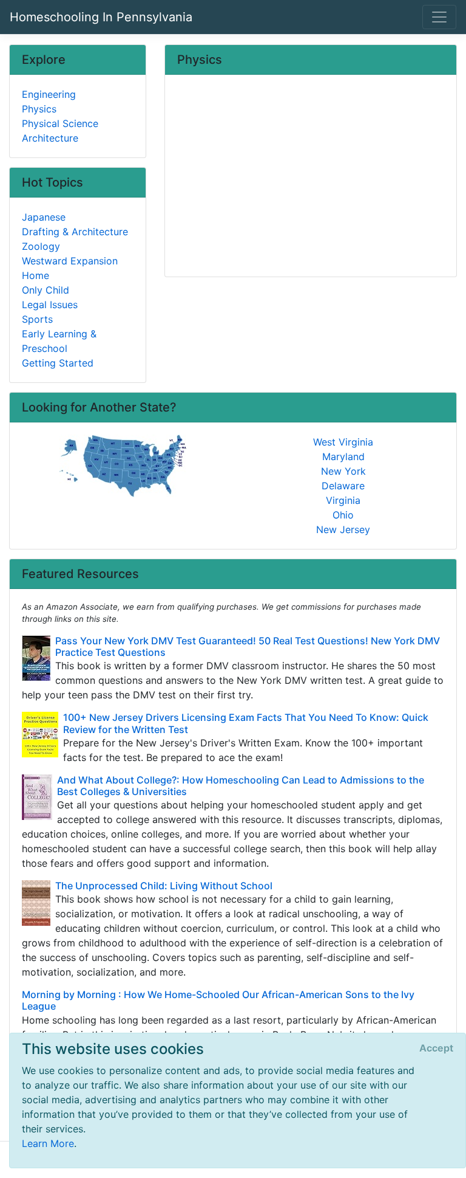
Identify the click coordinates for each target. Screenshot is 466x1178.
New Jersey (343, 529)
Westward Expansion (70, 261)
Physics (39, 109)
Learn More (48, 1143)
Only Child (45, 290)
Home (35, 275)
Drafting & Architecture (75, 232)
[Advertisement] (310, 177)
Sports (37, 319)
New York (343, 471)
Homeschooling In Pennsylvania (101, 17)
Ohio (343, 515)
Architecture (50, 138)
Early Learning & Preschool (59, 341)
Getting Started (57, 363)
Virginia (343, 500)
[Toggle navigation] (439, 17)
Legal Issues (50, 304)
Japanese (44, 217)
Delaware (343, 486)
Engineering (49, 94)
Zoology (41, 246)
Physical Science (60, 123)
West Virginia (343, 442)
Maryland (343, 456)
